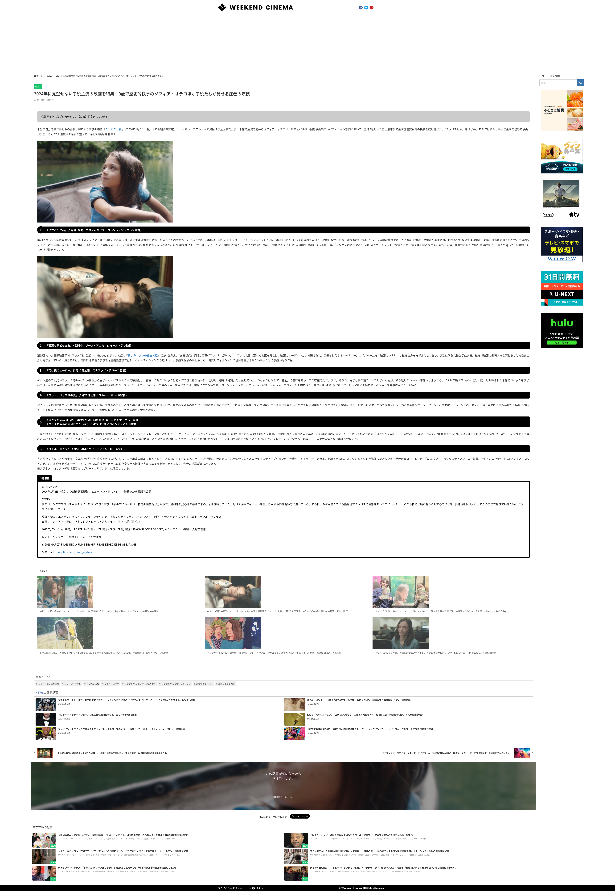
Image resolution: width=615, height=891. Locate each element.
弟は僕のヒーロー (204, 683)
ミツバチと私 (113, 129)
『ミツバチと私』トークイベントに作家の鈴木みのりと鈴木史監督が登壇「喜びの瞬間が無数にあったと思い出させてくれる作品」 (441, 611)
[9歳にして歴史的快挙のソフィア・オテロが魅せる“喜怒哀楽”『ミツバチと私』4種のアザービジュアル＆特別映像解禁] (115, 592)
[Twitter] (366, 7)
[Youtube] (371, 7)
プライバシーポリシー (230, 888)
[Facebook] (361, 7)
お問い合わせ (256, 888)
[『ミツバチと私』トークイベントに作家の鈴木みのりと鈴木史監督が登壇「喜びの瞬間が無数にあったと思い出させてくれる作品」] (451, 592)
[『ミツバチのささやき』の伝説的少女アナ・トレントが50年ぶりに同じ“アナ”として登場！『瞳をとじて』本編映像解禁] (451, 633)
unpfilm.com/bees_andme (75, 552)
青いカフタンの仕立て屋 (143, 355)
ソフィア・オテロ (73, 683)
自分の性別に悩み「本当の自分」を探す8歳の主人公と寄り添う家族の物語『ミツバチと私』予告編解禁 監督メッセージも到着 (103, 652)
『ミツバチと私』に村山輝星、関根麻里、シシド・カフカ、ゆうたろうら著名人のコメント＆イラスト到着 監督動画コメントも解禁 (274, 652)
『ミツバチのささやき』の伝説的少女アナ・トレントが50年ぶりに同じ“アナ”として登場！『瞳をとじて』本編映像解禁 (435, 652)
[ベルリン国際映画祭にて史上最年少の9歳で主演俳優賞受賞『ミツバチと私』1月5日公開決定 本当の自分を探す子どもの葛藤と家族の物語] (283, 592)
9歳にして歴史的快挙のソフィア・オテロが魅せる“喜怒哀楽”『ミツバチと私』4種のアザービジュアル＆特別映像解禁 (98, 611)
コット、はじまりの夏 (48, 683)
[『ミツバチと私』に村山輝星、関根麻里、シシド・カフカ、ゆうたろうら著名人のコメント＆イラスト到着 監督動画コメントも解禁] (283, 633)
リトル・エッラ (112, 683)
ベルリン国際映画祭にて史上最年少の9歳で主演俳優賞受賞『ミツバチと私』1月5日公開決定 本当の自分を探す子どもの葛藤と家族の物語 (277, 611)
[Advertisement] (307, 43)
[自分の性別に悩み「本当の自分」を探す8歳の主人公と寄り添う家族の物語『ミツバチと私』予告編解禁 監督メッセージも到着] (115, 633)
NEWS (38, 86)
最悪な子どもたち (226, 683)
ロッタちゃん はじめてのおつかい (140, 683)
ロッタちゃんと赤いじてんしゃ (176, 683)
